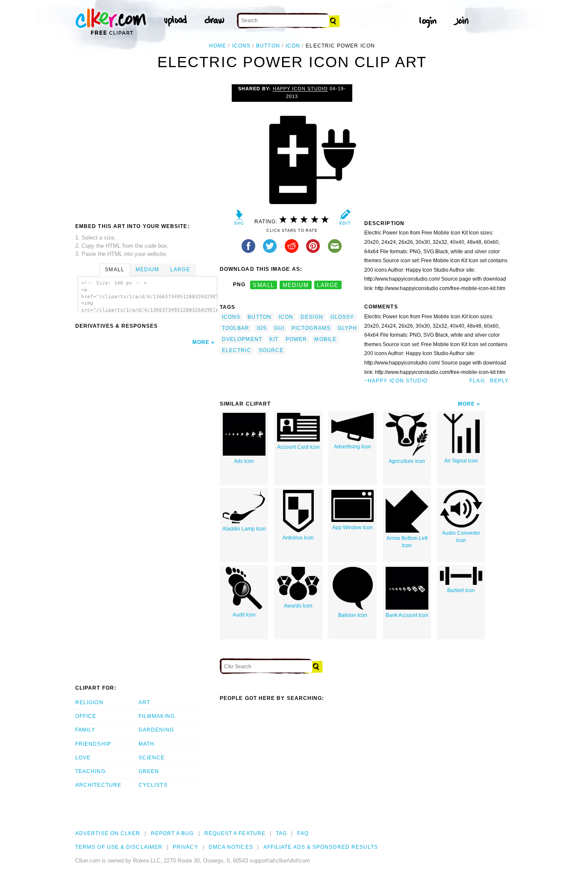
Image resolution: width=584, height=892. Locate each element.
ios (262, 328)
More (200, 342)
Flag (476, 381)
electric (236, 350)
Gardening (156, 730)
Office (85, 716)
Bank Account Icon (407, 615)
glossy (342, 317)
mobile (325, 339)
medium (296, 285)
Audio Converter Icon (461, 536)
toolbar (236, 328)
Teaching (90, 771)
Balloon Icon (352, 615)
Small (114, 270)
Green (149, 771)
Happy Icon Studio (300, 88)
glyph (347, 328)
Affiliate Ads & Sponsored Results (320, 847)
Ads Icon (244, 461)
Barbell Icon (461, 590)
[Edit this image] (345, 219)
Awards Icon (298, 606)
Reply (499, 381)
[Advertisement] (147, 148)
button (268, 46)
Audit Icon (244, 615)
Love (83, 758)
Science (152, 758)
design (312, 317)
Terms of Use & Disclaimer (118, 847)
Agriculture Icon (407, 461)
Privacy (185, 847)
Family (85, 730)
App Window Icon (352, 527)
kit (273, 339)
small (263, 285)
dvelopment (242, 339)
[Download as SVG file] (239, 219)
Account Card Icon (298, 447)
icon (293, 46)
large (328, 285)
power (296, 339)
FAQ (302, 833)
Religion (89, 702)
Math (146, 744)
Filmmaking (157, 716)
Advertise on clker (107, 833)
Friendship (93, 744)
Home (217, 46)
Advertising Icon (352, 447)
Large (180, 270)
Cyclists (153, 785)
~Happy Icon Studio (396, 381)
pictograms (311, 328)
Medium (147, 270)
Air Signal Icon (461, 461)
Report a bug (172, 833)
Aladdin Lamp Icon (244, 529)
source (271, 350)
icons (241, 46)
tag (281, 833)
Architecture (98, 785)
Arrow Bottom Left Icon (407, 541)
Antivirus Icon (298, 538)
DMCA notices (231, 847)
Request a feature (234, 833)
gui (279, 328)
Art (144, 702)
